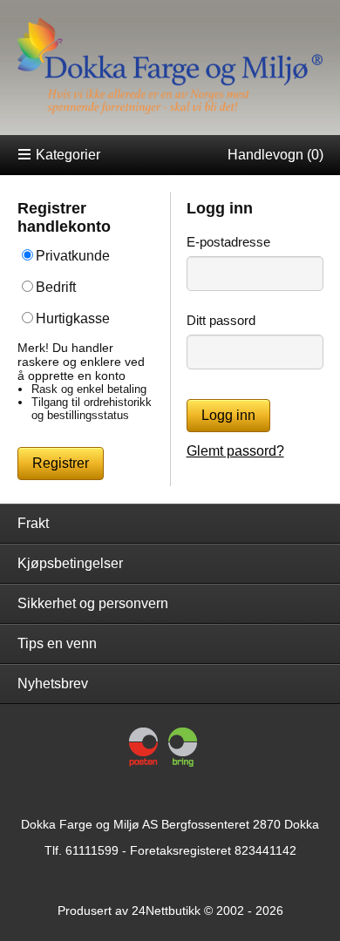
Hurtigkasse (73, 318)
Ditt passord (221, 320)
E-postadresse (228, 241)
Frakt (33, 523)
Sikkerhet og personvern (92, 603)
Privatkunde (73, 255)
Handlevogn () (275, 154)
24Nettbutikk (166, 910)
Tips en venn (57, 643)
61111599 (92, 850)
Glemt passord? (235, 450)
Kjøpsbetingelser (70, 563)
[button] (60, 463)
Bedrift (56, 287)
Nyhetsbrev (52, 683)
